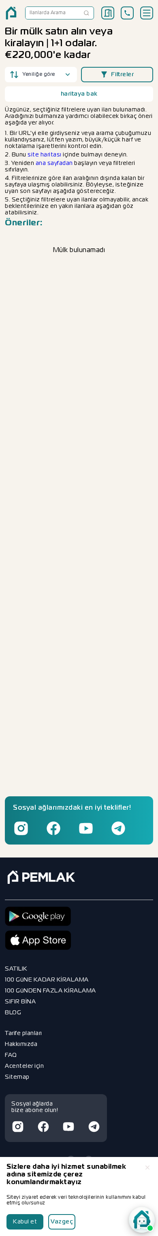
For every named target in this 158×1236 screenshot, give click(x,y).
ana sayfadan (54, 163)
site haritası (45, 154)
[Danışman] (142, 1220)
